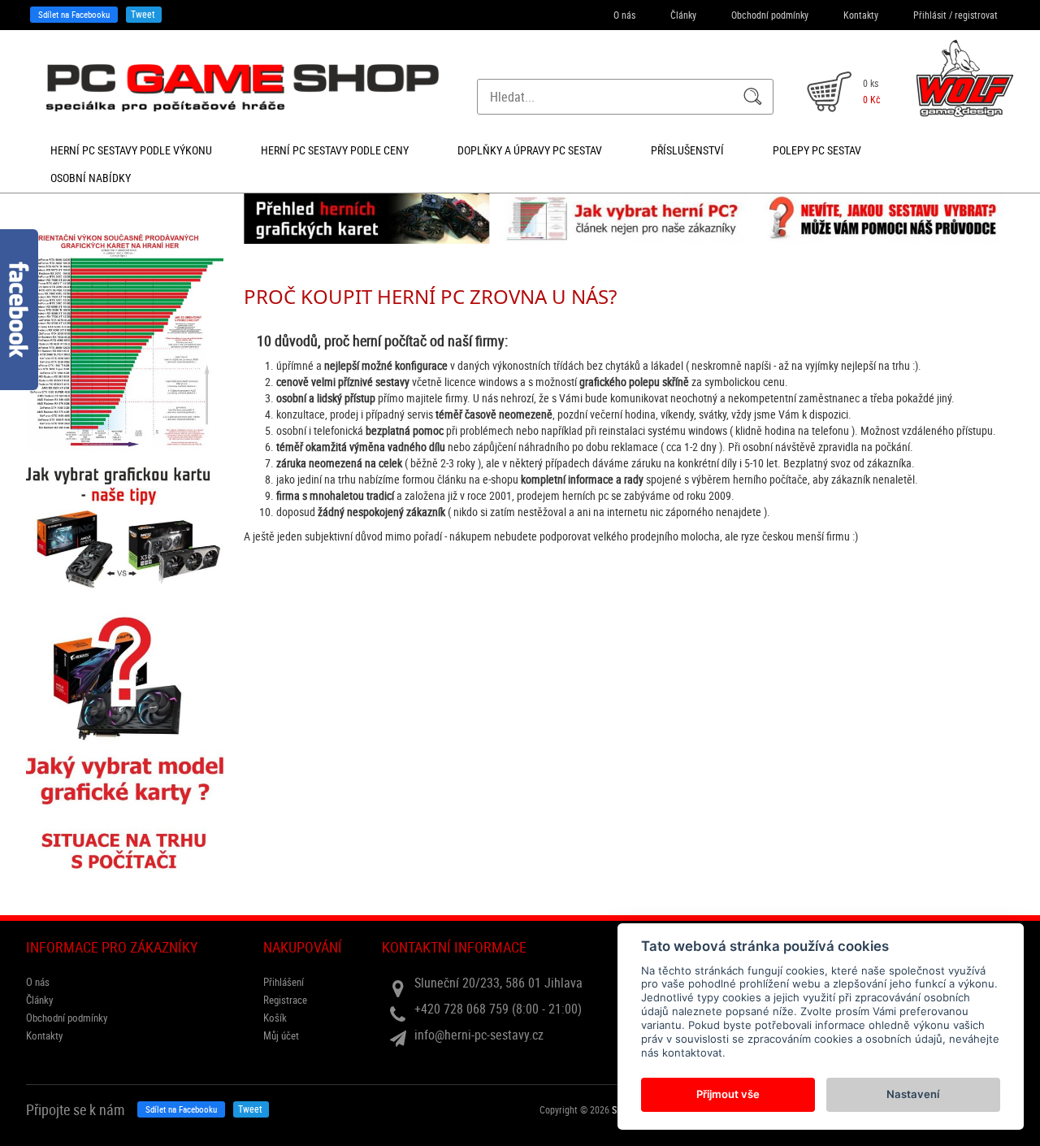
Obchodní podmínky (769, 14)
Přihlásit (930, 14)
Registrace (285, 999)
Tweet (143, 13)
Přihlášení (283, 982)
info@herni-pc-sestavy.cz (479, 1035)
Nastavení (912, 1093)
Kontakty (860, 14)
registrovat (976, 14)
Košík (275, 1017)
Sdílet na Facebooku (74, 14)
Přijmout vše (728, 1093)
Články (683, 14)
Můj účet (281, 1035)
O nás (624, 14)
